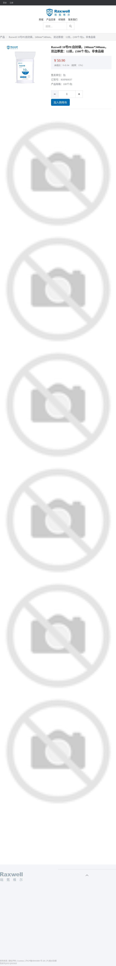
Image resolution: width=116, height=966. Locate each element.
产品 (2, 37)
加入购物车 (60, 102)
